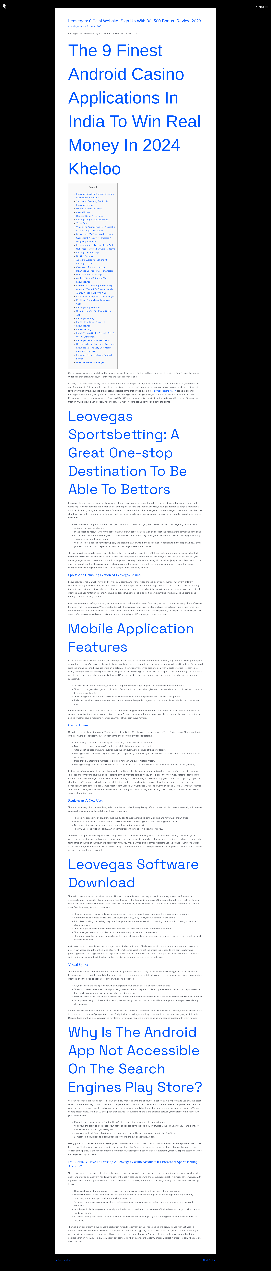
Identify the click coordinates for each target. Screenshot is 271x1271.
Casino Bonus (83, 212)
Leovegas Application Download (92, 219)
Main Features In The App (89, 274)
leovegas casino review (165, 391)
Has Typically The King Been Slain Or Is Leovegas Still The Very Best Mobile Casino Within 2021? (95, 348)
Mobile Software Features (89, 208)
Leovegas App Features (88, 307)
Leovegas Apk (83, 326)
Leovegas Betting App (87, 252)
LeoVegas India (77, 26)
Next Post (209, 1260)
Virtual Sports (82, 223)
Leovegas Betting (85, 318)
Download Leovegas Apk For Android (94, 271)
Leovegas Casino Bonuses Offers (92, 340)
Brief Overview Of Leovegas (90, 362)
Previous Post (63, 1260)
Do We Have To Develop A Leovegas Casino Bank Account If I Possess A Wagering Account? (94, 238)
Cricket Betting (83, 329)
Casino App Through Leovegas (91, 267)
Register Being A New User (89, 216)
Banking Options (84, 256)
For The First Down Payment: (90, 322)
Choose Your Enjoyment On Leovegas (95, 296)
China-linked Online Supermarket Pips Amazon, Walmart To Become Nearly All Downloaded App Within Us (94, 289)
